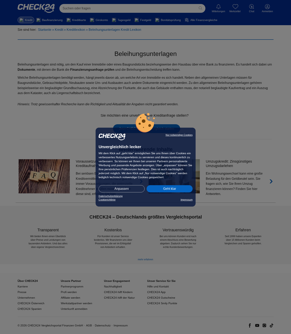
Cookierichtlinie (107, 199)
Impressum (187, 199)
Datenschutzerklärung (111, 196)
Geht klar (169, 188)
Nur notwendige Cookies (179, 135)
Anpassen (121, 188)
